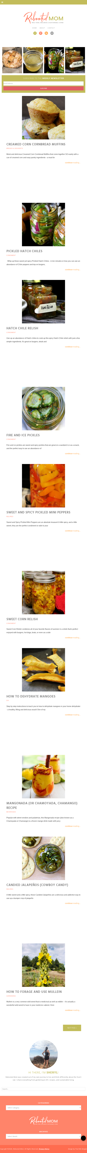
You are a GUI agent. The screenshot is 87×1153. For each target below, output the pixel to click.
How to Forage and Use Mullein (34, 992)
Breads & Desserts (14, 148)
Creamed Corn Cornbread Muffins (35, 144)
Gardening (11, 996)
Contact (51, 28)
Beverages (11, 812)
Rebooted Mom (43, 17)
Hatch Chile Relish (22, 328)
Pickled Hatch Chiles (24, 251)
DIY (7, 700)
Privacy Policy (44, 1149)
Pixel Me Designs (81, 1149)
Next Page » (72, 1028)
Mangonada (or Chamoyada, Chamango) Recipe (41, 806)
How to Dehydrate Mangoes (31, 696)
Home (34, 28)
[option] (12, 60)
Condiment (11, 255)
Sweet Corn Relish (22, 619)
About (42, 28)
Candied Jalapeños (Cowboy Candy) (37, 885)
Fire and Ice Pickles (23, 435)
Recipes (9, 516)
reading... (73, 163)
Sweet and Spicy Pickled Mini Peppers (38, 512)
